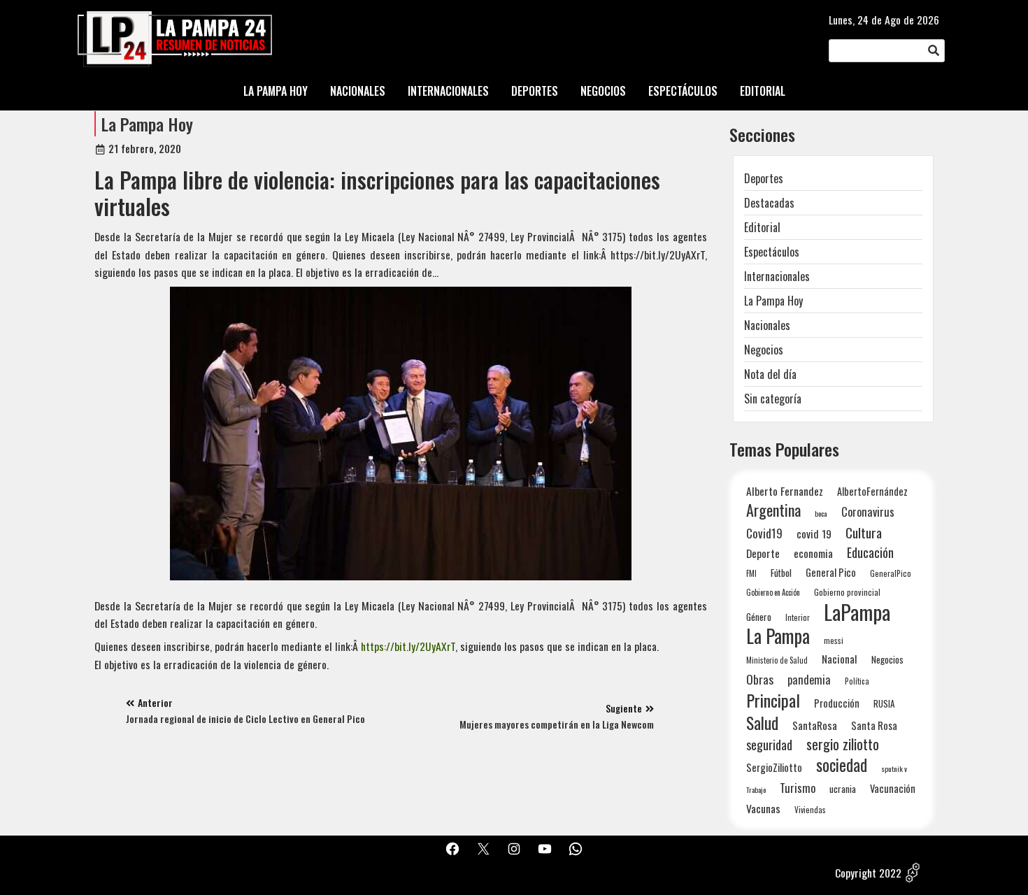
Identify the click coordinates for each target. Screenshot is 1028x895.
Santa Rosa (874, 725)
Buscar (933, 51)
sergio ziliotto (842, 744)
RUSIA (883, 703)
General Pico (831, 572)
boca (821, 513)
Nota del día (770, 374)
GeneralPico (890, 573)
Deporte (763, 553)
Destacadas (769, 202)
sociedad (841, 765)
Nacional (839, 658)
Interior (797, 617)
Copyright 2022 (868, 872)
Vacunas (763, 809)
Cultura (863, 532)
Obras (759, 679)
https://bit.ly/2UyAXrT (408, 646)
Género (758, 617)
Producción (836, 703)
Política (857, 681)
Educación (870, 552)
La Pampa (778, 636)
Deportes (763, 178)
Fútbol (781, 573)
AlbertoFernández (872, 491)
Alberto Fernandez (784, 491)
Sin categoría (772, 398)
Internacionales (777, 276)
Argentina (773, 510)
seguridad (769, 744)
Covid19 (764, 533)
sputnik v (894, 768)
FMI (751, 573)
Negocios (763, 349)
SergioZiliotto (774, 767)
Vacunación (892, 788)
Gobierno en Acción (773, 592)
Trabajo (756, 789)
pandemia (809, 680)
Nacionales (767, 325)
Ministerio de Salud (777, 660)
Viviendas (810, 809)
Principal (773, 700)
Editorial (762, 227)
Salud (762, 723)
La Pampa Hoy (147, 123)
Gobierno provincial (847, 592)
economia (813, 553)
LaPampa (857, 611)
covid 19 (814, 533)
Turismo (797, 788)
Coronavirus (867, 511)
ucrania (842, 789)
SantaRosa (814, 725)
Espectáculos (771, 251)
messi (833, 640)
